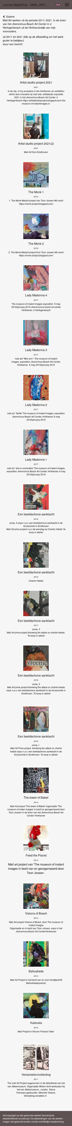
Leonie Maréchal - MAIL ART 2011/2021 (27, 4)
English (58, 5)
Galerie (10, 16)
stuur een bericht (13, 44)
